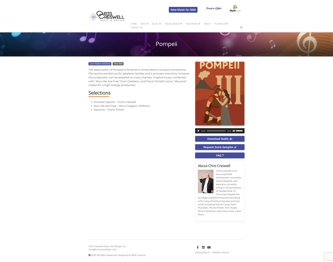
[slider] (239, 130)
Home (134, 23)
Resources (192, 23)
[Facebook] (197, 247)
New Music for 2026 (183, 9)
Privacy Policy (221, 252)
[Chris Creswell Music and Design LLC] (106, 16)
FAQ (219, 155)
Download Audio (218, 139)
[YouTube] (209, 247)
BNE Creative (138, 255)
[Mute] (234, 131)
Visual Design (172, 23)
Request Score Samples (218, 147)
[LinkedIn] (203, 247)
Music (155, 23)
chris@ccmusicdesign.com (102, 249)
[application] (220, 130)
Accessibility (202, 252)
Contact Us (137, 27)
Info (143, 23)
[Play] (198, 131)
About (207, 23)
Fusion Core (221, 23)
